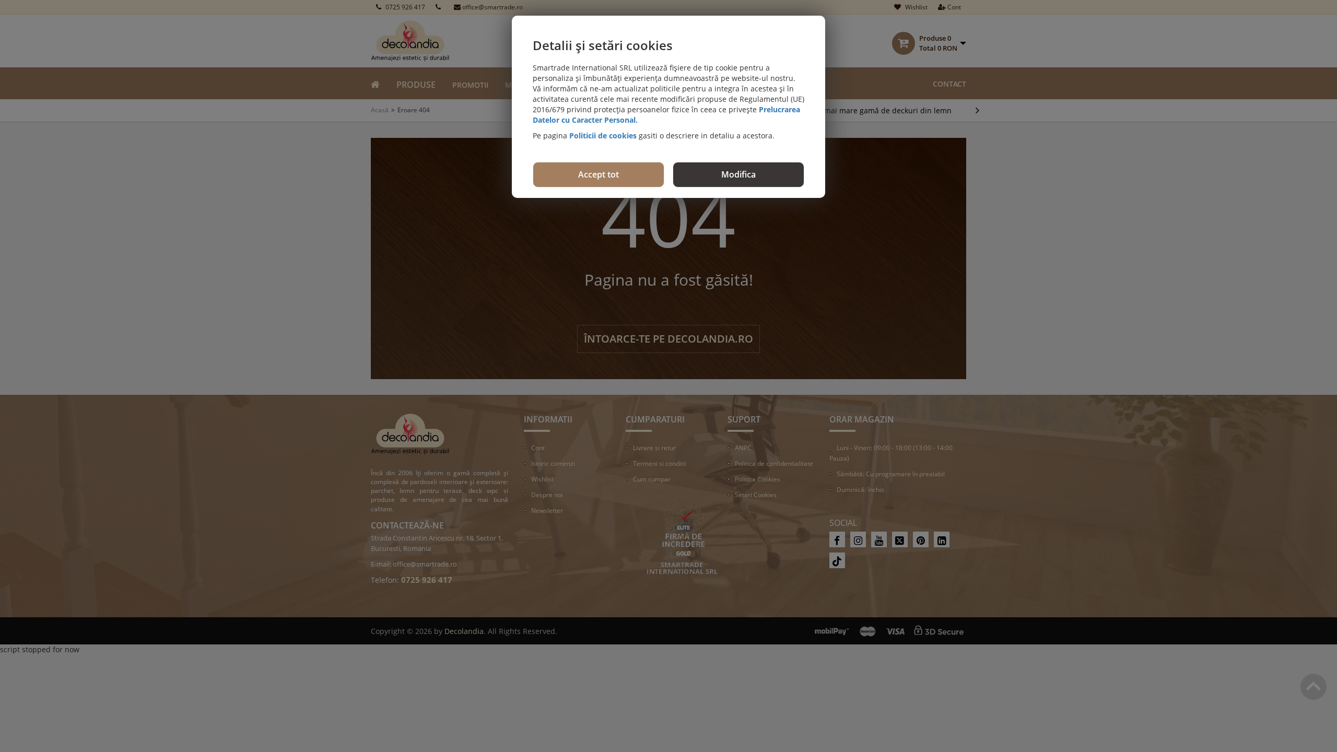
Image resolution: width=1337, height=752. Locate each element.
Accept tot (598, 174)
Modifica (738, 174)
